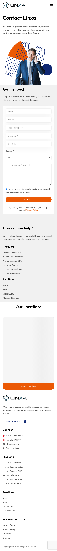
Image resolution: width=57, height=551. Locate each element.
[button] (51, 5)
